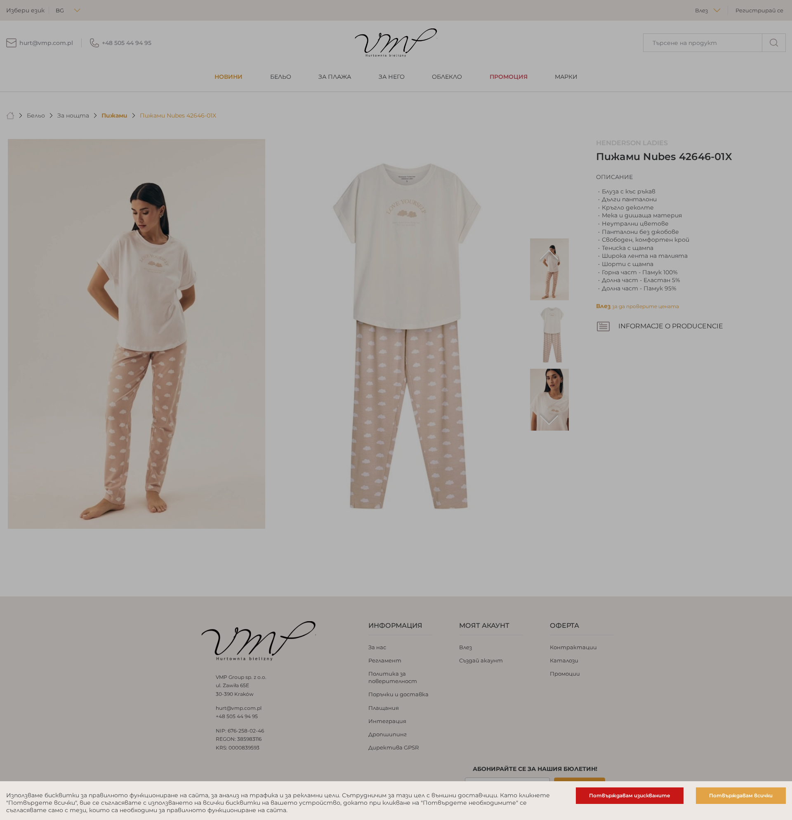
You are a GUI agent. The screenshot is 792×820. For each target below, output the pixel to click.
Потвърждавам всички (741, 795)
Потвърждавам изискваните (629, 795)
